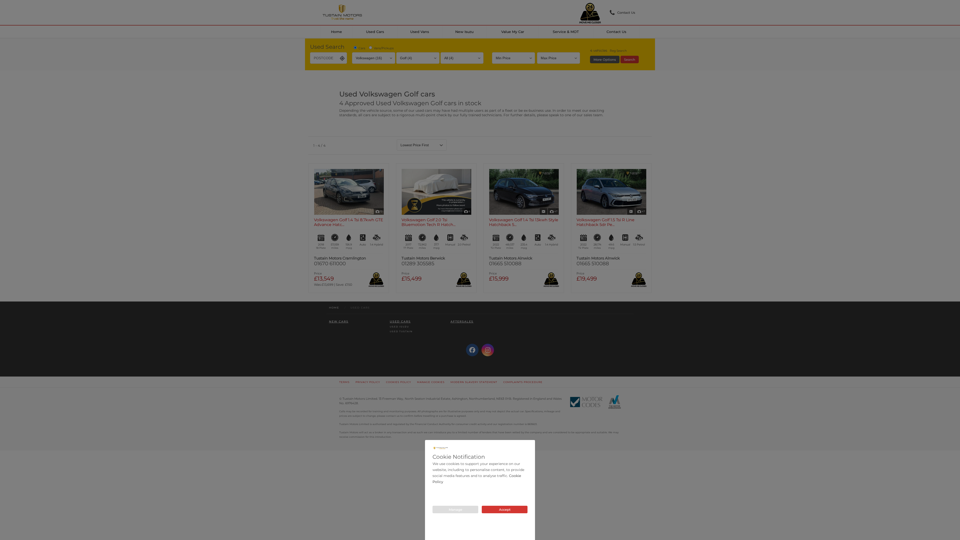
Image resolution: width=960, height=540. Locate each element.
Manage (455, 510)
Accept (504, 510)
